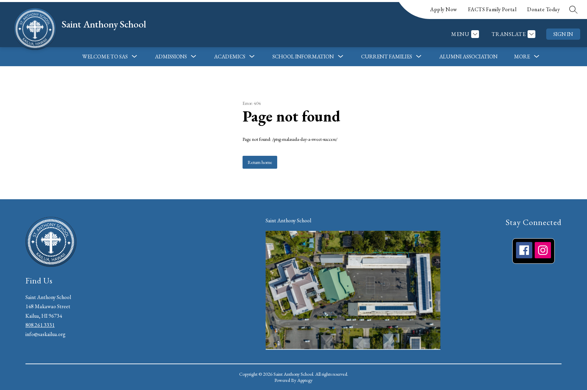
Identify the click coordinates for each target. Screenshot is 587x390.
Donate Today (543, 9)
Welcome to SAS (105, 56)
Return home (260, 162)
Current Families (386, 56)
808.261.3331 (40, 325)
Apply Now (443, 9)
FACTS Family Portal (492, 9)
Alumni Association (468, 56)
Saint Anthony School (288, 220)
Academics (229, 56)
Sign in (563, 34)
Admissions (171, 56)
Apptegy (305, 380)
